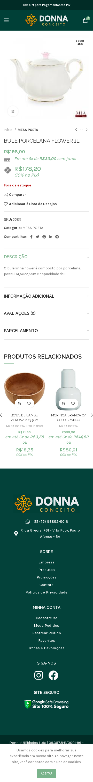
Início (8, 130)
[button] (20, 403)
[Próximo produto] (86, 129)
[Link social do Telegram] (57, 236)
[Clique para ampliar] (13, 111)
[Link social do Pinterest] (44, 236)
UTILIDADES (34, 426)
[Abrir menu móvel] (6, 20)
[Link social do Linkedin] (51, 236)
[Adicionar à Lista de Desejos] (29, 403)
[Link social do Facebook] (31, 236)
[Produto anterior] (76, 129)
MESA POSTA (28, 130)
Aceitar (46, 773)
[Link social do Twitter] (37, 236)
